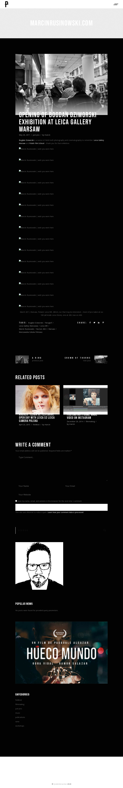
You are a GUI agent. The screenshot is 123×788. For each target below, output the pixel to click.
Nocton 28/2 (41, 329)
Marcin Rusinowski (26, 329)
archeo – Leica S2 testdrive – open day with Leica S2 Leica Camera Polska (37, 418)
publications (20, 717)
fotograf (48, 323)
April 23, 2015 (24, 424)
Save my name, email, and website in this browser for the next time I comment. (50, 501)
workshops (19, 726)
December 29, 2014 (75, 421)
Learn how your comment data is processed (65, 512)
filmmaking (90, 421)
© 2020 (61, 784)
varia (17, 721)
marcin (47, 135)
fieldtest (36, 424)
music (17, 713)
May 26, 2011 (24, 135)
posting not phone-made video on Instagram (82, 416)
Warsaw (52, 329)
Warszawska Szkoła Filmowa (30, 332)
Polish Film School (36, 143)
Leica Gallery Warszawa (28, 326)
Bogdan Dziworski (26, 140)
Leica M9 (44, 326)
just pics (36, 135)
